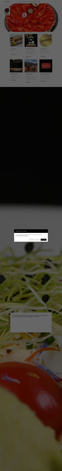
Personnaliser (32, 239)
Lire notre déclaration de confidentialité (21, 235)
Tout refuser (37, 239)
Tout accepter (43, 239)
